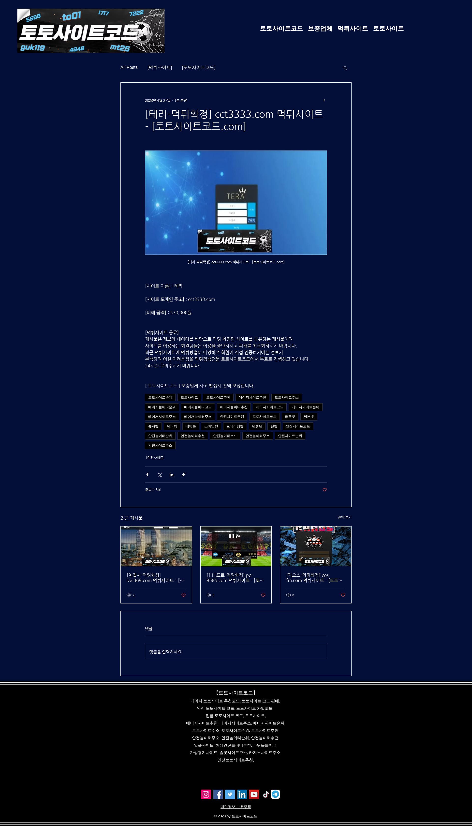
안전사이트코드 (298, 426)
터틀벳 (290, 417)
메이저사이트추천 (252, 397)
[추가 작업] (324, 100)
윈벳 (274, 426)
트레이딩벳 (235, 426)
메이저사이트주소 (162, 417)
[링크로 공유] (183, 474)
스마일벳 (211, 426)
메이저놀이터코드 (198, 407)
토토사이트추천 (218, 397)
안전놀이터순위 (160, 436)
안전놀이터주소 (258, 436)
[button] (345, 68)
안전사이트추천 (232, 417)
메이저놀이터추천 (234, 407)
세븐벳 (309, 417)
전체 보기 (345, 517)
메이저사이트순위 (305, 407)
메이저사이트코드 (269, 407)
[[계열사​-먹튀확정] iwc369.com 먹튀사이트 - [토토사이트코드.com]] (156, 546)
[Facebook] (218, 794)
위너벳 (172, 426)
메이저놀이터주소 (198, 417)
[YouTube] (254, 794)
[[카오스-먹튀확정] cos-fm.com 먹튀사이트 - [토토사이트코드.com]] (315, 546)
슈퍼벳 (153, 426)
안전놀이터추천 (193, 436)
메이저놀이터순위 (162, 407)
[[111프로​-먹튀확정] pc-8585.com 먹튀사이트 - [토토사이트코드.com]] (236, 546)
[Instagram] (206, 794)
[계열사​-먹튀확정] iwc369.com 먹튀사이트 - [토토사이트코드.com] (155, 577)
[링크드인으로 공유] (171, 474)
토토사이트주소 (287, 397)
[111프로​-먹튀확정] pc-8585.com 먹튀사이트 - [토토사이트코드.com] (235, 577)
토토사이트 (189, 397)
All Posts (129, 67)
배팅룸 (191, 426)
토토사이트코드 (264, 417)
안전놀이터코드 (225, 436)
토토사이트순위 (160, 397)
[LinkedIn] (242, 794)
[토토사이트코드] (198, 67)
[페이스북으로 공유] (147, 474)
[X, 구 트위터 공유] (159, 474)
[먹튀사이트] (160, 67)
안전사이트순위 (290, 436)
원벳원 (257, 426)
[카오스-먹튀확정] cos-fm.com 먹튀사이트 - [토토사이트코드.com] (314, 577)
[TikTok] (266, 794)
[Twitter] (230, 794)
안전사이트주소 (160, 445)
